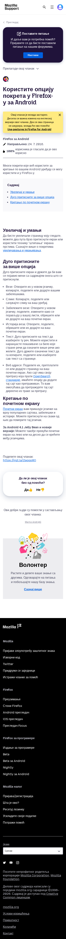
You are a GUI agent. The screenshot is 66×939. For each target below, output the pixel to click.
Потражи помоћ (13, 822)
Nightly (8, 767)
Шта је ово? (11, 802)
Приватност (11, 920)
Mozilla (12, 627)
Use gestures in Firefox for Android (29, 129)
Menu (52, 7)
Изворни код (11, 657)
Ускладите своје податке (19, 816)
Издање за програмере (18, 747)
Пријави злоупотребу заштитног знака (29, 651)
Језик (6, 844)
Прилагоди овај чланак (18, 68)
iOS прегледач (13, 719)
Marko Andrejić (33, 522)
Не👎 (40, 490)
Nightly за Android (16, 774)
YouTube (11, 862)
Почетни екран (13, 409)
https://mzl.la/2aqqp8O (19, 460)
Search (44, 7)
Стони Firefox (12, 706)
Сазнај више (33, 589)
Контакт (8, 933)
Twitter (8, 664)
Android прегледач (16, 712)
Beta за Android (14, 761)
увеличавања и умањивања (22, 250)
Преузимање (12, 699)
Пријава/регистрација (18, 796)
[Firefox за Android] (33, 79)
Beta (6, 754)
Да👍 (28, 490)
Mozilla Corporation (35, 875)
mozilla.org (11, 907)
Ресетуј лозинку (13, 809)
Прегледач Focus (15, 725)
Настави (33, 55)
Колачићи (9, 927)
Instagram (17, 862)
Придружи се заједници (19, 670)
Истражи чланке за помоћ (20, 677)
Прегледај (12, 22)
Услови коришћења (16, 913)
